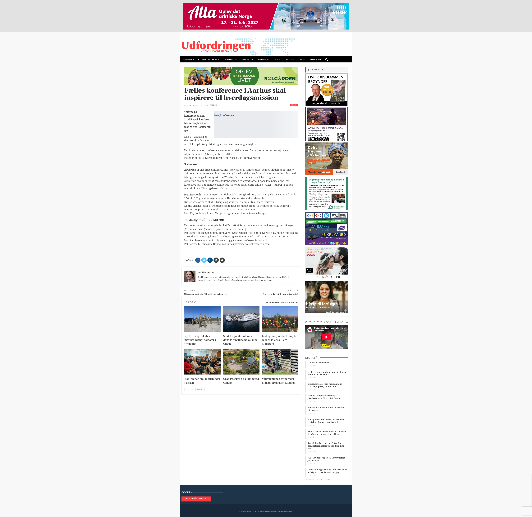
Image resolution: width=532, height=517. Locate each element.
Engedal (289, 511)
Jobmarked (263, 59)
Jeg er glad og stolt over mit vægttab (280, 294)
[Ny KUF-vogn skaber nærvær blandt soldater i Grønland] (202, 319)
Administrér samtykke (196, 499)
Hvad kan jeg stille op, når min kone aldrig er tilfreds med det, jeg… (327, 471)
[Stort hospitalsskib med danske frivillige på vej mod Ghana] (241, 319)
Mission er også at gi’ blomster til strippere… (206, 294)
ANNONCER (247, 59)
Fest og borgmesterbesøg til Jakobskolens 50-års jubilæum (324, 397)
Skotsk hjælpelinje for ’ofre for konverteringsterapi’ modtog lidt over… (326, 446)
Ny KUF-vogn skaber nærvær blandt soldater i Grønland (327, 373)
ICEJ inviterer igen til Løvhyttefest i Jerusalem (327, 459)
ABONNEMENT (230, 59)
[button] (326, 60)
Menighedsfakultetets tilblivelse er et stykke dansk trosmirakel (327, 421)
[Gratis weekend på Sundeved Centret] (241, 362)
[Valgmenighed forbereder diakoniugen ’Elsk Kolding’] (280, 362)
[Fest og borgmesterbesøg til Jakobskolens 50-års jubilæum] (280, 319)
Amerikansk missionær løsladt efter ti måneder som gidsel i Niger (327, 433)
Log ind (302, 59)
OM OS (288, 59)
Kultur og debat (207, 59)
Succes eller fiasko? (318, 362)
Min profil (315, 59)
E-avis (277, 59)
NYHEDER (187, 59)
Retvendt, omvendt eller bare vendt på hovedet (326, 409)
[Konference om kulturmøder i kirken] (202, 362)
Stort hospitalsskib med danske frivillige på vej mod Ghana (325, 385)
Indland (294, 105)
